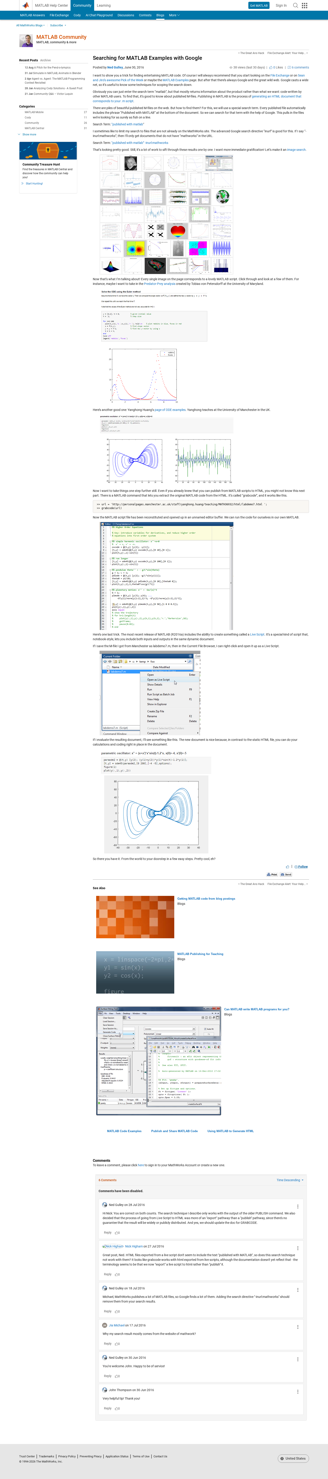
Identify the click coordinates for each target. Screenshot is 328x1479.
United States (295, 1458)
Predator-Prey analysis (159, 284)
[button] (295, 5)
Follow (303, 866)
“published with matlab (127, 124)
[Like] (288, 866)
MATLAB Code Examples (124, 1131)
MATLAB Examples (176, 80)
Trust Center (27, 1456)
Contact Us (160, 1456)
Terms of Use (141, 1456)
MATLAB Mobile (56, 112)
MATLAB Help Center (51, 5)
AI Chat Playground (99, 15)
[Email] (286, 874)
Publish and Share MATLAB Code (174, 1131)
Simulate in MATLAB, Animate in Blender (57, 73)
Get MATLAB (259, 5)
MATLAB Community (61, 37)
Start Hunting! (34, 183)
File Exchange (59, 15)
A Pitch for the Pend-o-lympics (52, 67)
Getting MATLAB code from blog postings (206, 898)
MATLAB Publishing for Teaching (200, 954)
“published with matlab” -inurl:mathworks (139, 143)
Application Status (117, 1456)
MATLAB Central (56, 128)
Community (82, 5)
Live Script (257, 634)
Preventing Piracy (91, 1456)
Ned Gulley (115, 67)
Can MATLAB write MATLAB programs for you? (256, 1009)
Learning (104, 5)
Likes (278, 67)
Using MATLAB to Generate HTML (231, 1131)
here (141, 1165)
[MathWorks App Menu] (304, 5)
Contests (145, 15)
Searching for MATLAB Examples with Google (147, 58)
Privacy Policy (67, 1456)
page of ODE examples (170, 410)
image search (296, 149)
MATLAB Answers (32, 15)
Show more (29, 134)
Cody (77, 15)
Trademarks (46, 1456)
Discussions (126, 15)
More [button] (172, 15)
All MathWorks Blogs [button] (29, 25)
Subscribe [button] (56, 25)
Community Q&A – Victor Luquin (53, 93)
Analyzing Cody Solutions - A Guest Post (58, 88)
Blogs (160, 15)
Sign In (282, 6)
